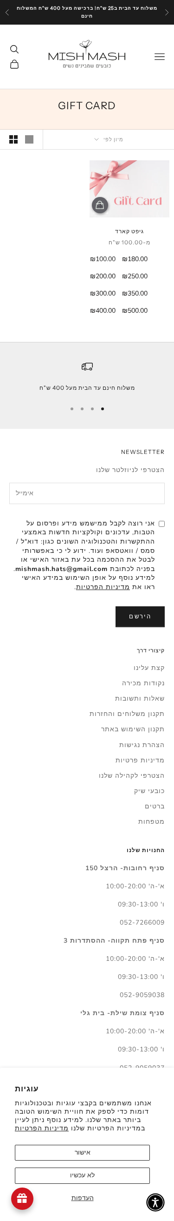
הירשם (140, 616)
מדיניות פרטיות (140, 760)
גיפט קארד (129, 231)
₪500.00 (135, 310)
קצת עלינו (149, 667)
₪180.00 (135, 259)
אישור (82, 1152)
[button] (155, 1202)
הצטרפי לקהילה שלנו (132, 775)
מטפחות (151, 821)
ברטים (155, 806)
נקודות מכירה (143, 683)
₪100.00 (103, 259)
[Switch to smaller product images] (13, 139)
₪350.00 (135, 293)
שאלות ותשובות (140, 698)
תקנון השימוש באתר (133, 729)
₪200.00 (103, 276)
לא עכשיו (82, 1175)
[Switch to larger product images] (29, 139)
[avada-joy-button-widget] (22, 1199)
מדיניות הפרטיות (42, 1128)
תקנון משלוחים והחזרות (127, 713)
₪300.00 (103, 293)
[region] (87, 377)
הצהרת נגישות (142, 745)
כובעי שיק (149, 791)
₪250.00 (135, 276)
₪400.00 (103, 310)
